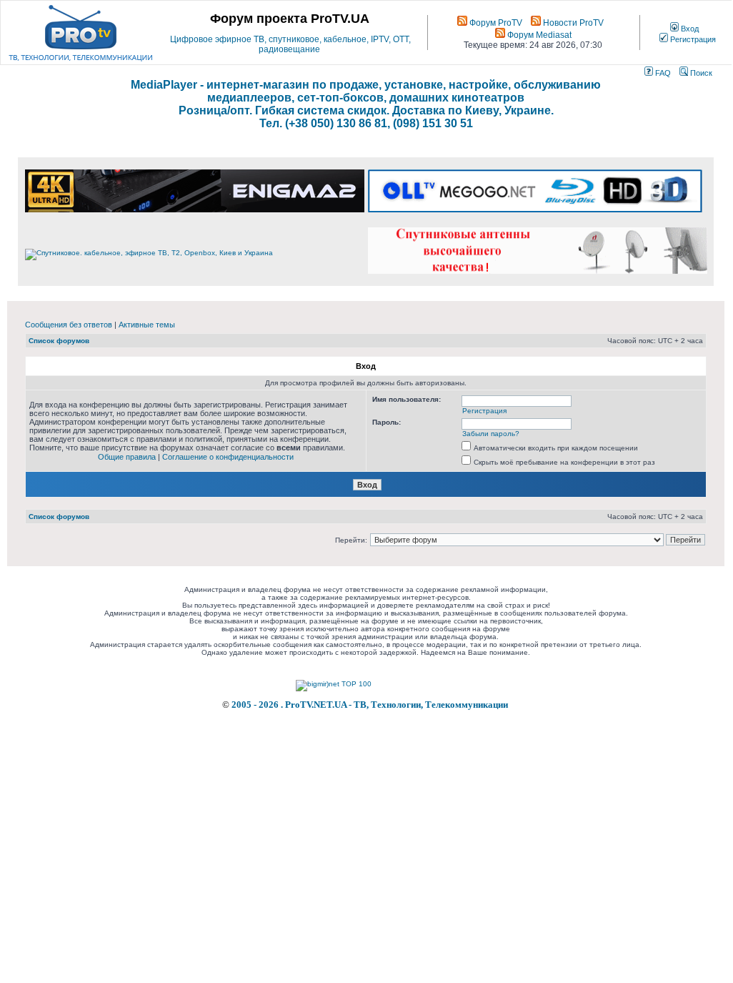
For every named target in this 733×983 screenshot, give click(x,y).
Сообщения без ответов (68, 324)
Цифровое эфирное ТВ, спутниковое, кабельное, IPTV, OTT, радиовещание (290, 44)
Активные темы (147, 324)
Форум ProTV (494, 23)
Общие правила (127, 457)
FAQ (662, 73)
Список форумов (59, 341)
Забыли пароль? (490, 434)
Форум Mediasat (538, 35)
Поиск (700, 73)
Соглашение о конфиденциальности (228, 457)
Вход (689, 28)
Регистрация (692, 39)
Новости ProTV (572, 23)
